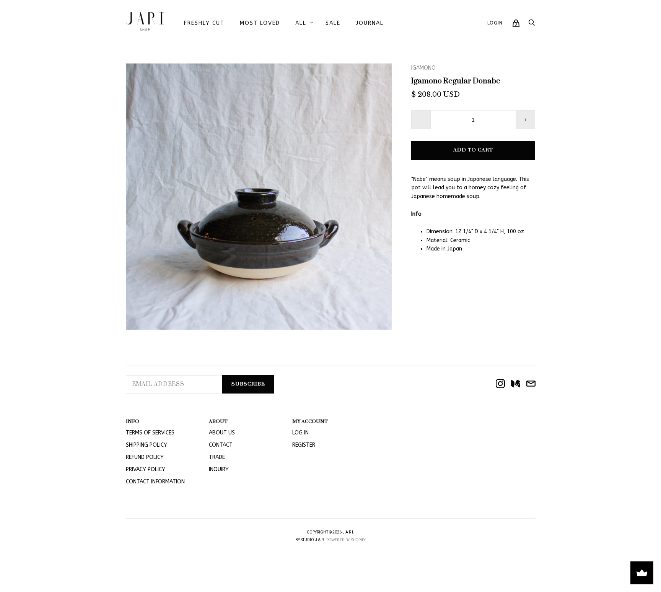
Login (495, 23)
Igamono (423, 68)
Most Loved (260, 23)
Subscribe (248, 384)
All (300, 23)
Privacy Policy (145, 469)
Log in (300, 432)
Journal (370, 23)
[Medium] (515, 384)
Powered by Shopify (346, 540)
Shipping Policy (146, 445)
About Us (222, 432)
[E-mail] (531, 384)
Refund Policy (145, 457)
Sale (333, 23)
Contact (221, 445)
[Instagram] (500, 384)
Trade (217, 457)
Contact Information (155, 481)
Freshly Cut (204, 23)
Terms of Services (150, 432)
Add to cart (473, 150)
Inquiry (219, 469)
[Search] (532, 24)
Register (303, 445)
